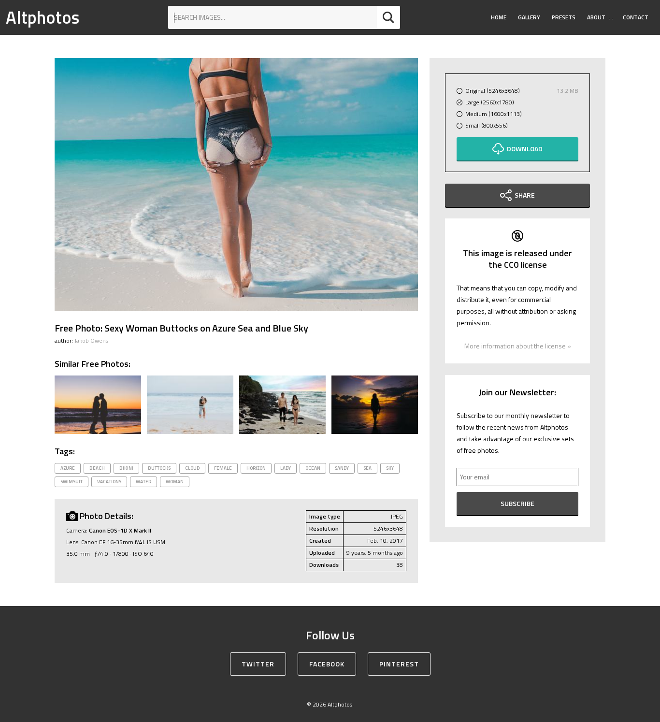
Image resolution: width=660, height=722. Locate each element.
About (596, 17)
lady (285, 468)
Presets (563, 17)
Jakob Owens (91, 340)
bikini (126, 468)
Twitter (258, 664)
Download (525, 149)
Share (525, 195)
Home (498, 17)
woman (175, 481)
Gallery (529, 17)
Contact (635, 17)
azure (67, 468)
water (143, 481)
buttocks (159, 468)
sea (367, 468)
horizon (256, 468)
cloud (192, 468)
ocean (312, 468)
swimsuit (71, 481)
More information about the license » (517, 346)
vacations (109, 481)
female (223, 468)
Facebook (326, 664)
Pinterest (399, 664)
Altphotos (42, 17)
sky (390, 468)
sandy (342, 468)
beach (97, 468)
